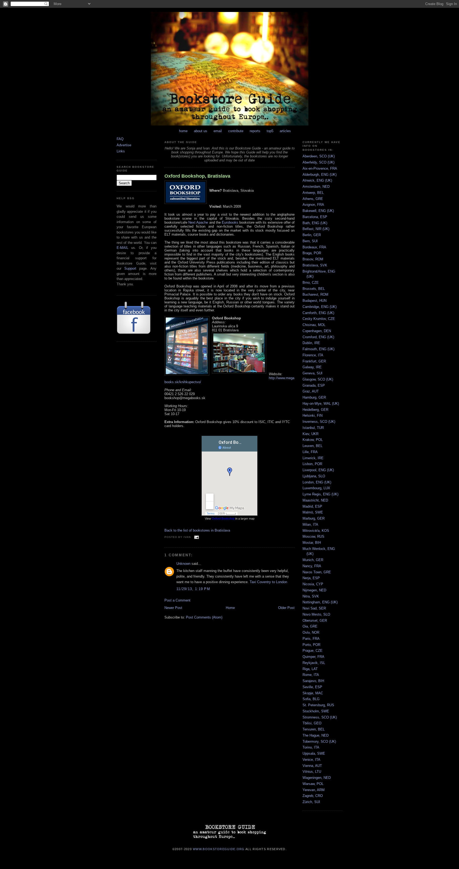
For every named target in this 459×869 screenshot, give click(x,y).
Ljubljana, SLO (314, 476)
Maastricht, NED (315, 500)
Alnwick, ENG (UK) (317, 180)
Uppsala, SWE (314, 753)
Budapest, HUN (314, 301)
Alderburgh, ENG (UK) (320, 175)
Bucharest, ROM (315, 294)
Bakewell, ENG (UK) (318, 211)
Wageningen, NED (317, 778)
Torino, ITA (311, 747)
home (183, 131)
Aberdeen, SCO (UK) (319, 156)
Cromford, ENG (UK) (318, 337)
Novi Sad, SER (314, 608)
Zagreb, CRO (313, 796)
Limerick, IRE (313, 458)
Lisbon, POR (312, 464)
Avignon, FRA (313, 205)
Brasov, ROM (313, 259)
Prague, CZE (312, 651)
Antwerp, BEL (313, 193)
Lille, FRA (310, 452)
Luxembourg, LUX (316, 488)
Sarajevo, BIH (313, 681)
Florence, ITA (313, 355)
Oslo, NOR (311, 632)
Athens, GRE (313, 199)
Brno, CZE (311, 283)
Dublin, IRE (311, 343)
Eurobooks (230, 222)
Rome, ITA (311, 675)
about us (200, 131)
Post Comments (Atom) (204, 617)
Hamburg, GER (314, 397)
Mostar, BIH (312, 543)
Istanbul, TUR (313, 428)
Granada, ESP (314, 385)
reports (255, 131)
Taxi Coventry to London (268, 582)
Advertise (124, 145)
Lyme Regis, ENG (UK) (320, 494)
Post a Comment (177, 600)
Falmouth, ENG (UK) (318, 349)
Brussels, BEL (314, 289)
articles (285, 131)
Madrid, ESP (312, 506)
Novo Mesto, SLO (316, 614)
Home (230, 608)
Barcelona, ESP (315, 217)
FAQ (120, 139)
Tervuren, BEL (314, 729)
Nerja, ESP (311, 578)
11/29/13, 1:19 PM (193, 589)
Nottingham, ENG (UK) (320, 602)
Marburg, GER (314, 518)
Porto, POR (311, 645)
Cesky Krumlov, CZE (319, 319)
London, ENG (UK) (317, 482)
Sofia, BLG (311, 699)
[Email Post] (196, 537)
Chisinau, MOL (314, 325)
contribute (235, 131)
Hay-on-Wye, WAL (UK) (321, 404)
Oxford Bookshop (223, 518)
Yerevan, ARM (314, 790)
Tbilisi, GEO (312, 723)
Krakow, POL (313, 440)
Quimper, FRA (313, 657)
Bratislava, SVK (315, 265)
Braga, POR (312, 253)
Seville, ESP (312, 687)
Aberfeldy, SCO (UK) (318, 162)
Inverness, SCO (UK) (319, 422)
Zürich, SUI (311, 802)
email (218, 131)
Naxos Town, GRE (317, 572)
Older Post (286, 608)
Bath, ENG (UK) (315, 223)
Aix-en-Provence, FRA (320, 168)
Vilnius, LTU (312, 772)
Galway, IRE (312, 367)
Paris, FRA (311, 639)
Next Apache (198, 222)
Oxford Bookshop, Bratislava (197, 176)
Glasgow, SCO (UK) (318, 379)
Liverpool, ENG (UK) (318, 470)
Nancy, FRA (312, 566)
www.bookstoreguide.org (219, 848)
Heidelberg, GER (315, 410)
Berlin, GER (312, 235)
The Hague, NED (316, 735)
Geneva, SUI (312, 373)
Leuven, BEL (312, 446)
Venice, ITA (311, 760)
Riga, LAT (310, 669)
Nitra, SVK (311, 596)
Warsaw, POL (313, 784)
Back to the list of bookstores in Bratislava (197, 530)
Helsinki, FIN (312, 415)
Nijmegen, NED (314, 590)
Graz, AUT (311, 391)
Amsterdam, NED (316, 187)
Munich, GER (313, 560)
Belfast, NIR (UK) (316, 229)
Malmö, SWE (313, 512)
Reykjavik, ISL (314, 663)
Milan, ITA (310, 525)
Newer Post (173, 608)
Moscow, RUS (313, 536)
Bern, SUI (310, 241)
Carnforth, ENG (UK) (318, 313)
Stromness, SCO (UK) (320, 717)
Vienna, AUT (312, 766)
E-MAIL (122, 248)
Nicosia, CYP (313, 584)
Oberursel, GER (315, 620)
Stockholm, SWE (316, 711)
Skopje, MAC (313, 693)
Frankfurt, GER (314, 361)
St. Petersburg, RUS (318, 705)
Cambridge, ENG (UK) (320, 307)
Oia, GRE (310, 626)
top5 (270, 131)
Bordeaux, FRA (314, 247)
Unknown (183, 564)
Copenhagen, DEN (317, 331)
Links (121, 151)
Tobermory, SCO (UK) (319, 741)
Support (130, 268)
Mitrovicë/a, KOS (316, 531)
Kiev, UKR (310, 434)
